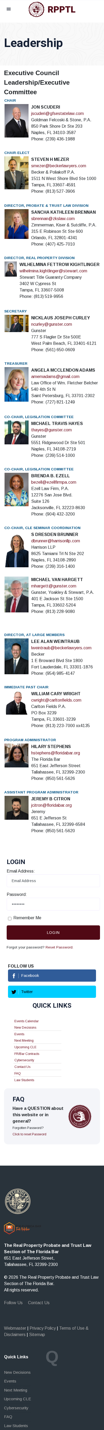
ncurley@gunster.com (51, 324)
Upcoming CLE (25, 1047)
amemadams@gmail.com (55, 376)
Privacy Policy (43, 1328)
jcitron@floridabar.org (51, 805)
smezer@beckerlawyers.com (58, 166)
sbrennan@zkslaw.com (53, 218)
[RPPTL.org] (17, 1201)
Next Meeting (24, 1040)
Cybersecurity (24, 1060)
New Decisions (25, 1027)
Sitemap (37, 1334)
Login (53, 932)
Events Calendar (26, 1021)
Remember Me (27, 918)
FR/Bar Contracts (26, 1054)
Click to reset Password (29, 1134)
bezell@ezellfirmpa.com (53, 482)
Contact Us (22, 1067)
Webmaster (15, 1328)
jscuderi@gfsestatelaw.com (57, 113)
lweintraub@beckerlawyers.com (61, 648)
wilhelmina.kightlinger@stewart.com (53, 271)
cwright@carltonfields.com (56, 700)
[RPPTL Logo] (52, 9)
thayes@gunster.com (51, 430)
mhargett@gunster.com (53, 586)
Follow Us (13, 1302)
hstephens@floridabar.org (55, 753)
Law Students (24, 1080)
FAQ (17, 1073)
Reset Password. (59, 947)
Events (19, 1034)
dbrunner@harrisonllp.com (55, 541)
